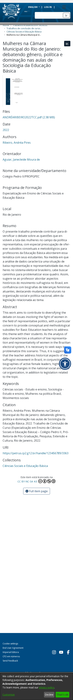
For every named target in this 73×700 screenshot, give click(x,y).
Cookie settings (10, 643)
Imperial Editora (11, 652)
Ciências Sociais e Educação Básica (24, 31)
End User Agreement (13, 647)
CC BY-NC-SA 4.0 (28, 481)
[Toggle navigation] (64, 7)
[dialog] (36, 686)
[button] (65, 364)
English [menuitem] (33, 7)
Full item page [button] (38, 491)
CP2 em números (11, 656)
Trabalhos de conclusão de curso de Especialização (24, 28)
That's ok (62, 694)
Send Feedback (10, 660)
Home (6, 25)
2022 (6, 130)
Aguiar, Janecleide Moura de (21, 159)
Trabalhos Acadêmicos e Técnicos (30, 25)
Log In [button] (48, 7)
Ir (66, 15)
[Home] (22, 11)
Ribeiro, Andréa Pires (17, 143)
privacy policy (46, 687)
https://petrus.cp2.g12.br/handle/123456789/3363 (35, 453)
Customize (8, 694)
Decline (49, 694)
